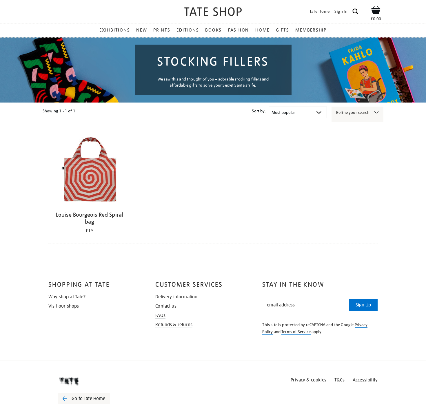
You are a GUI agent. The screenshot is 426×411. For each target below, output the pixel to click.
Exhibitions (114, 30)
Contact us (165, 306)
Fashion (238, 30)
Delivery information (176, 297)
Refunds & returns (173, 325)
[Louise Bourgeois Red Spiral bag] (89, 170)
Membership (311, 30)
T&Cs (339, 380)
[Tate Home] (94, 381)
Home (262, 30)
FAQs (160, 315)
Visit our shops (63, 306)
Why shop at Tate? (66, 297)
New (141, 30)
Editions (187, 30)
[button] (355, 12)
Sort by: (259, 111)
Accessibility (365, 380)
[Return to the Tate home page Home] (213, 12)
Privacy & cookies (308, 380)
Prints (161, 30)
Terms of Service (296, 331)
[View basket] (376, 11)
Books (213, 30)
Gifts (282, 30)
